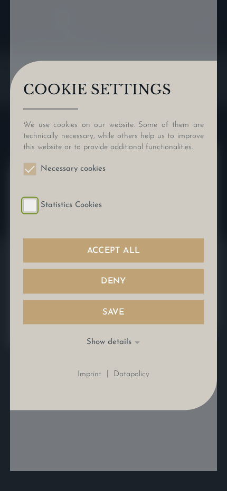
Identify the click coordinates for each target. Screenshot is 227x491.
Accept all (113, 251)
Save (113, 312)
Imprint (89, 374)
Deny (113, 282)
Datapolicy (131, 374)
